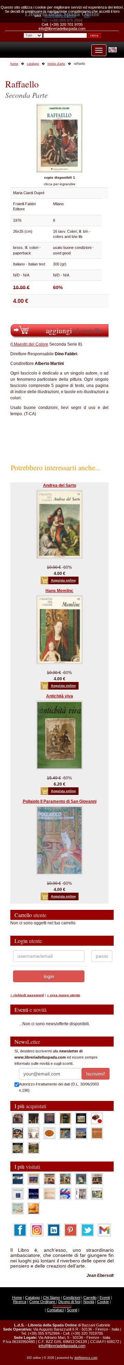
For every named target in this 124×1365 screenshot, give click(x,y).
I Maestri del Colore (30, 344)
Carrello (89, 1297)
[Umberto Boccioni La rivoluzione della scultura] (17, 1133)
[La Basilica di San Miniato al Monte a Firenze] (81, 1133)
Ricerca (19, 1302)
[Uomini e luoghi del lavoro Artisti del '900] (33, 1178)
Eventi (105, 1297)
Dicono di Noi (69, 1302)
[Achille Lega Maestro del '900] (81, 1118)
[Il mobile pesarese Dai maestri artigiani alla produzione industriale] (49, 1133)
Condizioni (71, 1297)
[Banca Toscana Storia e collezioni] (65, 1118)
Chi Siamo (51, 1297)
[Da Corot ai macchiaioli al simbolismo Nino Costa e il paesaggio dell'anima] (65, 1178)
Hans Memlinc (59, 590)
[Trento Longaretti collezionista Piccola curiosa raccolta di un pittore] (81, 1178)
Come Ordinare (42, 1302)
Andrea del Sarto (59, 485)
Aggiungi (74, 330)
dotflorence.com (85, 1357)
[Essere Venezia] (49, 1118)
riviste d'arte (56, 63)
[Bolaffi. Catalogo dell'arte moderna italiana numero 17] (97, 1178)
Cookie (103, 1302)
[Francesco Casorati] (17, 1193)
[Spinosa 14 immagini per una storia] (33, 1193)
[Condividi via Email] (104, 1229)
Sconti (72, 1310)
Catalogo (32, 1297)
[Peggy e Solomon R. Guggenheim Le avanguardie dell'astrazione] (97, 1193)
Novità (88, 1302)
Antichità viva (59, 696)
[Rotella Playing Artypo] (65, 1193)
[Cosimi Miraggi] (33, 1208)
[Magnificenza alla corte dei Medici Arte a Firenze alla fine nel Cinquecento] (17, 1147)
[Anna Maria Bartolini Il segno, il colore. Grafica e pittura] (17, 1178)
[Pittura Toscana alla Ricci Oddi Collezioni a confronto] (33, 1147)
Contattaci (55, 1310)
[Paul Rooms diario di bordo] (17, 1208)
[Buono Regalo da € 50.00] (97, 1118)
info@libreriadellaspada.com (62, 1346)
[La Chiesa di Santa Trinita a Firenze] (17, 1118)
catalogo (33, 63)
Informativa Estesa (60, 15)
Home (17, 1297)
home (14, 63)
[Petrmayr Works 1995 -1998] (49, 1193)
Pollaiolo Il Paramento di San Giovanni (59, 801)
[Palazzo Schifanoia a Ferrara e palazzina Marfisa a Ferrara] (49, 1178)
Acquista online (63, 580)
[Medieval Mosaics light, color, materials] (65, 1133)
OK (87, 15)
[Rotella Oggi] (81, 1193)
